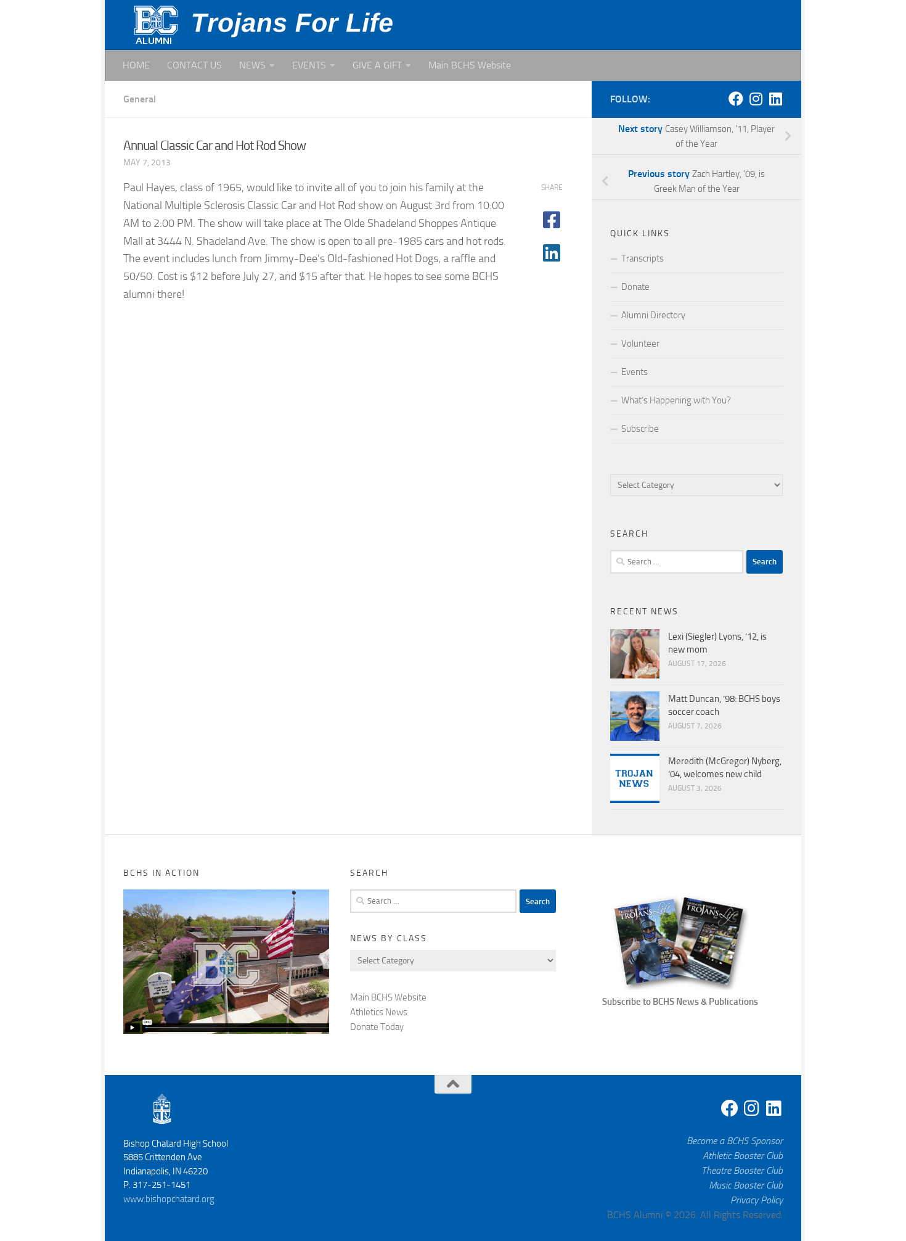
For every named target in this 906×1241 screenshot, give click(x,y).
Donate (635, 286)
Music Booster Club (746, 1185)
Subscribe (640, 428)
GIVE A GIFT (377, 65)
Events (634, 371)
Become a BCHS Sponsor (735, 1141)
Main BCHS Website (469, 65)
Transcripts (642, 258)
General (139, 99)
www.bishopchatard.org (168, 1199)
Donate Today (377, 1027)
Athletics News (378, 1012)
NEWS (252, 65)
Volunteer (640, 343)
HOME (136, 65)
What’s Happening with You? (676, 400)
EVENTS (309, 65)
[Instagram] (755, 98)
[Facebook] (735, 98)
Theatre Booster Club (742, 1170)
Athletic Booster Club (743, 1155)
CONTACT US (194, 65)
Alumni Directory (653, 315)
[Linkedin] (775, 98)
